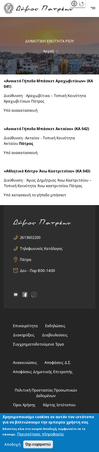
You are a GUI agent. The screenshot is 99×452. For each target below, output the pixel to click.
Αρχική (48, 51)
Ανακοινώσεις (25, 362)
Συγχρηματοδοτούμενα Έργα (38, 344)
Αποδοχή (12, 444)
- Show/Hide (74, 4)
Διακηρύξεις (24, 335)
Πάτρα (25, 259)
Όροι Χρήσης (24, 404)
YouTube (15, 294)
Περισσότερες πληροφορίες (40, 434)
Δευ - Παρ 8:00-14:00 (37, 270)
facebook (25, 294)
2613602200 (30, 237)
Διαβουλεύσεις (55, 335)
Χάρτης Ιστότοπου (59, 404)
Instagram (34, 294)
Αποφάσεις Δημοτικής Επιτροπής (43, 371)
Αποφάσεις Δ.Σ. (57, 362)
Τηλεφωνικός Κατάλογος (41, 248)
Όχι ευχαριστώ (38, 444)
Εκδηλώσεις (55, 325)
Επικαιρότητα (25, 325)
